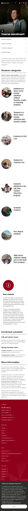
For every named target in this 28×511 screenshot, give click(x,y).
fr (15, 2)
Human (6, 438)
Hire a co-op (6, 415)
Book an (4, 460)
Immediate (6, 420)
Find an (5, 412)
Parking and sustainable (11, 453)
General (5, 410)
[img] (5, 3)
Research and (7, 440)
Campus (5, 451)
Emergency (6, 417)
